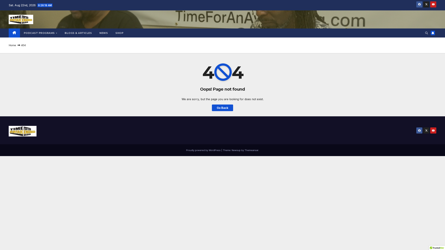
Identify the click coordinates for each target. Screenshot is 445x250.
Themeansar (251, 150)
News (103, 33)
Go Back (222, 108)
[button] (426, 33)
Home (12, 45)
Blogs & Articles (78, 33)
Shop (119, 33)
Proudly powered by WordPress (203, 150)
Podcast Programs (40, 33)
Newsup (236, 150)
